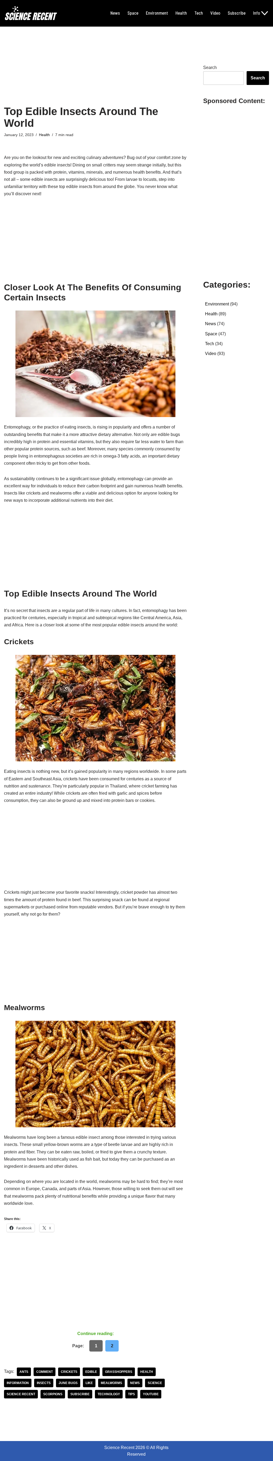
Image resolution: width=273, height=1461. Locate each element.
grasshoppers (118, 1372)
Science (155, 1383)
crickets (69, 1372)
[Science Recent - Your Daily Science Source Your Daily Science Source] (30, 13)
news (135, 1383)
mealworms (111, 1383)
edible (91, 1372)
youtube (151, 1394)
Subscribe (237, 12)
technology (109, 1394)
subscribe (80, 1394)
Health (181, 12)
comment (44, 1372)
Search (210, 67)
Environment (157, 12)
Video (215, 12)
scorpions (52, 1394)
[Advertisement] (95, 66)
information (18, 1383)
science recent (21, 1394)
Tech (198, 12)
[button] (264, 13)
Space (132, 12)
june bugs (68, 1383)
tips (131, 1394)
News (115, 12)
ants (23, 1372)
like (89, 1383)
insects (44, 1383)
